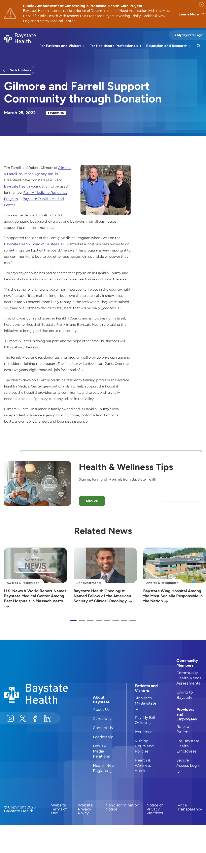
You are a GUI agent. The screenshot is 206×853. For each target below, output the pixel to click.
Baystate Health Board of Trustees (31, 244)
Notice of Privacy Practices (154, 809)
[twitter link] (22, 718)
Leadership (103, 737)
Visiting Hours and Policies (144, 746)
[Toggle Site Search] (198, 46)
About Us (101, 709)
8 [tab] (132, 621)
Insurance (143, 732)
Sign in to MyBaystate (145, 701)
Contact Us (103, 728)
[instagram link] (10, 718)
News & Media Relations (101, 751)
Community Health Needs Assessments (188, 678)
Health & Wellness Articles (143, 765)
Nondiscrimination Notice (122, 807)
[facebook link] (35, 718)
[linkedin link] (47, 718)
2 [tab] (82, 621)
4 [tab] (99, 621)
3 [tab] (90, 621)
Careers (100, 718)
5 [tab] (107, 621)
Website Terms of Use (59, 809)
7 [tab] (124, 621)
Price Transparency (190, 807)
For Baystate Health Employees (187, 746)
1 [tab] (73, 621)
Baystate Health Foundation (27, 186)
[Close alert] (201, 4)
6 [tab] (115, 621)
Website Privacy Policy (85, 809)
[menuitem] (60, 46)
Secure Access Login (188, 763)
